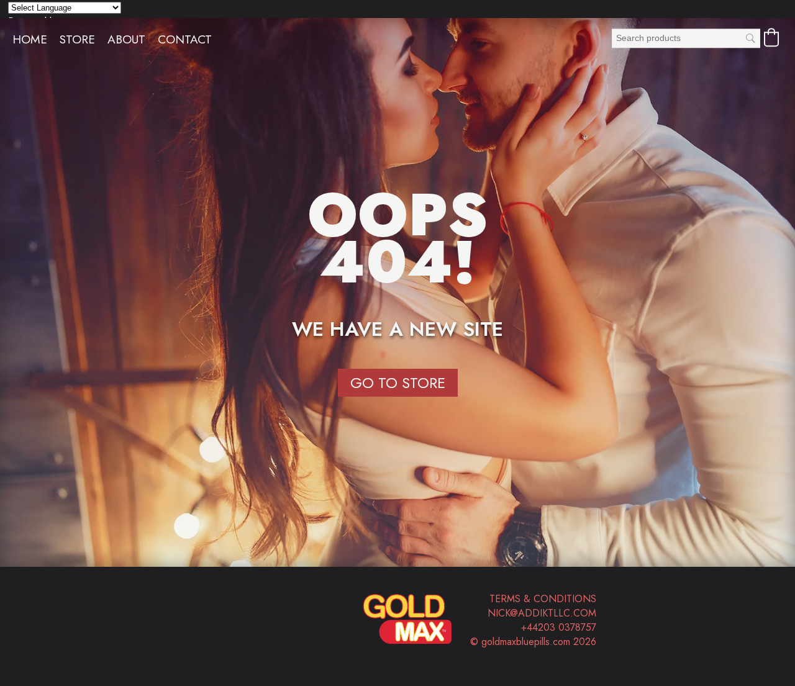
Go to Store (397, 383)
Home (29, 39)
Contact (185, 39)
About (126, 39)
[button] (771, 37)
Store (77, 39)
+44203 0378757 (558, 627)
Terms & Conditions (542, 599)
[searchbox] (686, 38)
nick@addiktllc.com (542, 613)
